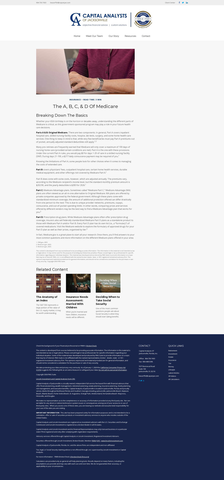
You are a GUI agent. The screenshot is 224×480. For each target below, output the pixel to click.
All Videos (172, 376)
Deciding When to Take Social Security (108, 300)
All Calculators (173, 379)
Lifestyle (171, 370)
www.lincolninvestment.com (112, 441)
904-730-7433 (41, 2)
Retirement (172, 350)
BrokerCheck (91, 346)
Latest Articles (173, 373)
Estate (170, 357)
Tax (169, 363)
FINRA (94, 441)
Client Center (170, 2)
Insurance (172, 360)
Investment (172, 354)
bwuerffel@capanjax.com (60, 2)
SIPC (98, 441)
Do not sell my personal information (113, 370)
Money (171, 366)
